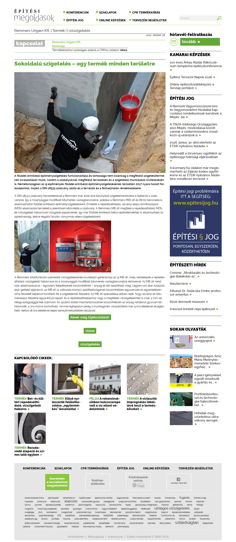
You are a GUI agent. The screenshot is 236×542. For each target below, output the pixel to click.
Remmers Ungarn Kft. (32, 31)
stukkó (44, 519)
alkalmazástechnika (34, 498)
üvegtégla (29, 512)
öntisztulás (170, 498)
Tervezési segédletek (149, 20)
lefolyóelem (165, 523)
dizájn (197, 509)
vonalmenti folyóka (43, 526)
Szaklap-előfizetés (98, 482)
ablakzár (200, 501)
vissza (90, 331)
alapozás (70, 501)
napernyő (69, 505)
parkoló (177, 501)
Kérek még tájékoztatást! (89, 317)
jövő (40, 512)
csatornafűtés (136, 519)
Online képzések (112, 20)
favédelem (145, 501)
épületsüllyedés (53, 505)
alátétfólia (70, 515)
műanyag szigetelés (47, 509)
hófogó (199, 505)
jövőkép (55, 519)
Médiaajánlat (96, 536)
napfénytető (85, 498)
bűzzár (157, 498)
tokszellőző (184, 515)
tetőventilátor (139, 515)
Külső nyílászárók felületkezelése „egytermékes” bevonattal (66, 404)
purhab (38, 505)
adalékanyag (31, 519)
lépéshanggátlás (129, 509)
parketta (65, 509)
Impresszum (115, 536)
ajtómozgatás (85, 505)
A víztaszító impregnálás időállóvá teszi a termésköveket (142, 404)
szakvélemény (81, 519)
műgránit (29, 509)
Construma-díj (168, 515)
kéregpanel (109, 501)
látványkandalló (201, 515)
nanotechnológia (52, 523)
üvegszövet (66, 512)
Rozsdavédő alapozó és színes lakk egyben (29, 451)
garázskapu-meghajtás (146, 505)
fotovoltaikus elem (141, 498)
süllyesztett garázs (91, 501)
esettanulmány (118, 519)
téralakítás (30, 515)
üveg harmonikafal (127, 501)
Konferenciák (77, 12)
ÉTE (59, 515)
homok (189, 501)
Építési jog (74, 20)
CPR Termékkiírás (94, 468)
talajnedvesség (46, 515)
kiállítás (75, 526)
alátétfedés (104, 523)
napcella (29, 501)
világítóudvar (151, 512)
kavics (28, 505)
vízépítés (108, 515)
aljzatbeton (62, 526)
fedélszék (145, 509)
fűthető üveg (200, 498)
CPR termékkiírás (146, 12)
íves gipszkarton (162, 501)
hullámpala (100, 512)
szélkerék (198, 512)
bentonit (110, 526)
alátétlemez (89, 523)
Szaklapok (108, 12)
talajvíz (164, 512)
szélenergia (122, 515)
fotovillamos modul (92, 526)
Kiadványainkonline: (138, 478)
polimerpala (123, 526)
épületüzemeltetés (181, 512)
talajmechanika (71, 523)
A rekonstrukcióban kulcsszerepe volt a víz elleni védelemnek (104, 404)
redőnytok (55, 501)
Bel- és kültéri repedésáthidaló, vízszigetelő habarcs (29, 404)
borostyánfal (115, 505)
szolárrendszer (137, 523)
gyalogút (77, 509)
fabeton (153, 515)
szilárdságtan (187, 522)
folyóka (66, 519)
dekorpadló (53, 498)
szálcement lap (83, 512)
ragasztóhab (123, 498)
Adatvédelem (76, 536)
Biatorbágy (58, 46)
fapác (128, 505)
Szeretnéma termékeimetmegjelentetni (57, 482)
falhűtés (151, 523)
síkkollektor (51, 512)
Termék (58, 31)
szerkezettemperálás (89, 515)
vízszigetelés (79, 31)
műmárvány (119, 523)
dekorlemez (115, 512)
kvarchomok (91, 509)
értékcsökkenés (32, 523)
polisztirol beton (133, 512)
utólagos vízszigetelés (172, 508)
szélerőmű (170, 519)
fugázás (185, 497)
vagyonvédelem (109, 509)
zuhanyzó (41, 501)
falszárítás (205, 519)
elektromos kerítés (103, 498)
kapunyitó (100, 505)
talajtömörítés (154, 519)
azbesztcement (99, 519)
